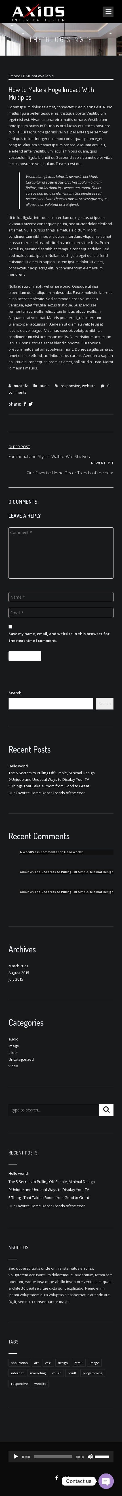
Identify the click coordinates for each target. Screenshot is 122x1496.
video (13, 1065)
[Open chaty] (106, 1481)
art (36, 1363)
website (89, 385)
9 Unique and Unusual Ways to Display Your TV (49, 779)
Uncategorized (21, 1059)
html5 (78, 1363)
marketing (38, 1373)
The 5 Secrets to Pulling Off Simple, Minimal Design (52, 772)
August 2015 (19, 972)
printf (72, 1373)
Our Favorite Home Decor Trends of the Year (47, 792)
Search (15, 692)
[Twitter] (31, 404)
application (19, 1363)
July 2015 (16, 979)
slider (13, 1052)
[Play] (16, 1457)
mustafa (21, 385)
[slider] (103, 1456)
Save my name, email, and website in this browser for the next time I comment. (59, 637)
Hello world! (19, 766)
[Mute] (90, 1457)
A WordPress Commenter (39, 852)
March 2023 (18, 965)
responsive (70, 385)
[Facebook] (25, 404)
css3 (48, 1363)
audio (45, 385)
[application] (61, 1456)
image (14, 1045)
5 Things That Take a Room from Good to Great (49, 785)
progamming (92, 1373)
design (63, 1363)
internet (17, 1373)
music (56, 1373)
